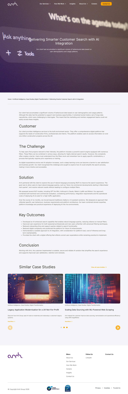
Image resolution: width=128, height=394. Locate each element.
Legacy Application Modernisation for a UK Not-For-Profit (33, 310)
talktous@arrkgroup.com (114, 358)
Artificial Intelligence (14, 305)
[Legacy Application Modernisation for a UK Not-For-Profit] (35, 275)
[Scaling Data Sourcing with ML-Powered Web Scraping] (92, 275)
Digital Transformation (36, 305)
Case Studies (25, 305)
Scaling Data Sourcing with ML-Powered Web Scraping (89, 310)
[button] (61, 327)
